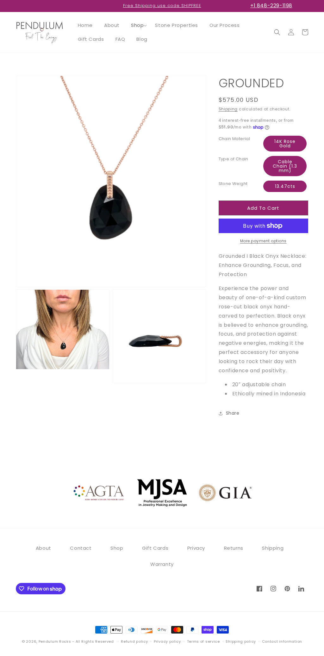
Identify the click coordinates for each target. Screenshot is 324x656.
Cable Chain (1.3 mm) (285, 166)
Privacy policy (167, 641)
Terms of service (203, 641)
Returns (233, 548)
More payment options (263, 241)
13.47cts (285, 186)
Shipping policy (241, 641)
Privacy (196, 548)
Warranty (162, 564)
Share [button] (233, 413)
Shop (116, 548)
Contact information (282, 641)
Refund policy (134, 641)
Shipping (228, 109)
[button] (137, 25)
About (43, 548)
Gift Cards (155, 548)
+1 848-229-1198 (271, 5)
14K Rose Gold (285, 143)
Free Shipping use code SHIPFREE (162, 6)
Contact (80, 548)
